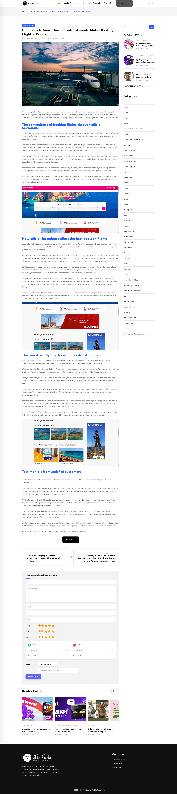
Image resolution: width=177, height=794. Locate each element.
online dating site (130, 242)
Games (126, 204)
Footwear (127, 194)
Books (126, 113)
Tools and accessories (132, 291)
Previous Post (34, 553)
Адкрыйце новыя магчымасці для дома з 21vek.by (145, 45)
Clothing (126, 134)
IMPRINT (117, 768)
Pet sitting (127, 258)
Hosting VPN (128, 210)
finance (126, 183)
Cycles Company (130, 150)
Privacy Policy (109, 3)
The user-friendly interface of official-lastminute (60, 355)
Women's (127, 312)
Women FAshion (129, 307)
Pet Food (91, 725)
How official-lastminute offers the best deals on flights (64, 238)
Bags (125, 102)
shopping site (128, 269)
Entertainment (128, 177)
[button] (113, 691)
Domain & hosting (130, 161)
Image (28, 664)
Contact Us (97, 3)
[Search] (149, 3)
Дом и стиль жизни (131, 318)
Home (58, 3)
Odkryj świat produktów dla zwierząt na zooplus (145, 77)
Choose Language (124, 3)
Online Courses (129, 237)
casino (126, 123)
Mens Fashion (129, 231)
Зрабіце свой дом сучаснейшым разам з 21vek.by (145, 62)
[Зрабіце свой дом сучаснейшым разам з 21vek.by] (129, 60)
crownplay (127, 145)
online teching (128, 248)
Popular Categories (70, 3)
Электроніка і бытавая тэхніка (66, 725)
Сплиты (126, 329)
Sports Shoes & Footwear (133, 280)
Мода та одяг (128, 323)
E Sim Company (129, 167)
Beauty (126, 107)
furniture (126, 199)
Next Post (108, 553)
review (126, 264)
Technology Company (131, 285)
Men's (126, 226)
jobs (125, 215)
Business (127, 118)
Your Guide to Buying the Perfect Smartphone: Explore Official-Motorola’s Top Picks (44, 558)
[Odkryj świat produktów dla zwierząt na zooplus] (129, 76)
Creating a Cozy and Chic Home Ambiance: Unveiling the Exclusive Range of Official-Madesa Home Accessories (96, 558)
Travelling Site (129, 302)
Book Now (70, 540)
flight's (126, 188)
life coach (127, 221)
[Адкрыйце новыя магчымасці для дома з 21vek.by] (129, 44)
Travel (126, 296)
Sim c (126, 275)
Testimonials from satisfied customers (51, 471)
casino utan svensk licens (133, 129)
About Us (86, 3)
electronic (127, 172)
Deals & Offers (27, 725)
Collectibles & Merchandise (133, 140)
